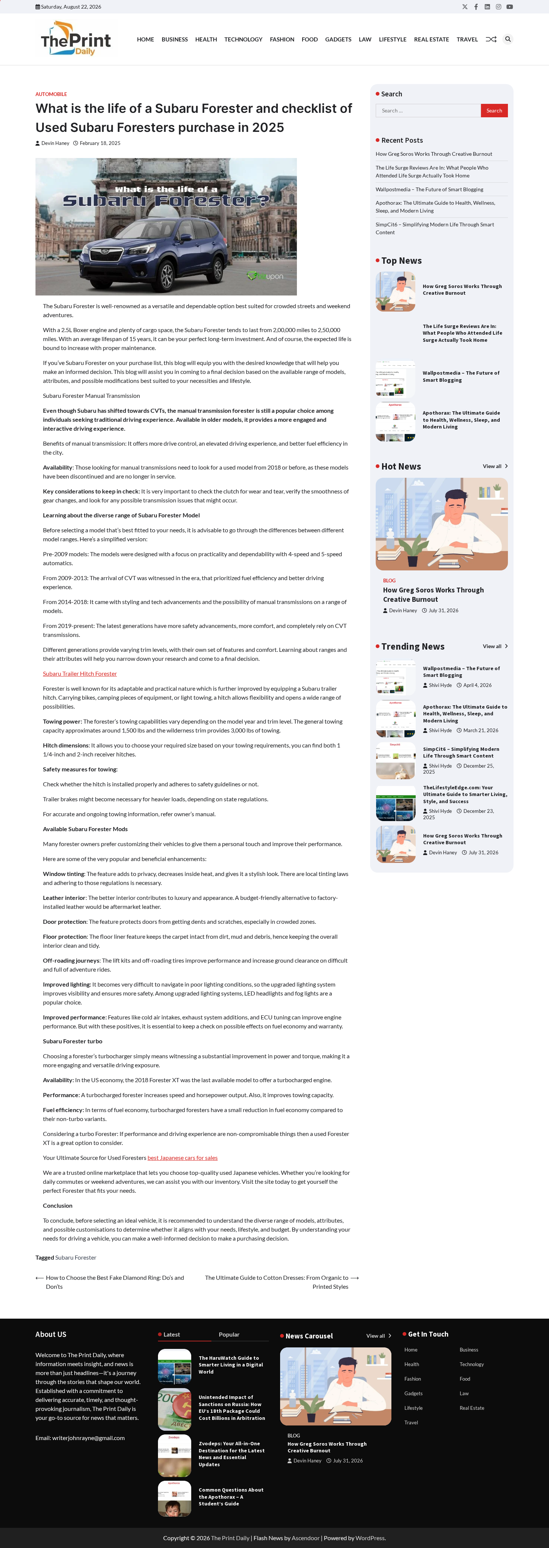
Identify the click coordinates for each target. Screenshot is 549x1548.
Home (145, 39)
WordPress (370, 1537)
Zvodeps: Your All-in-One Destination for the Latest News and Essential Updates (232, 1454)
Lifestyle (393, 39)
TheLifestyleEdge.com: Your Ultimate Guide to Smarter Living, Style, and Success (465, 794)
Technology (243, 39)
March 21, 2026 (481, 730)
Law (365, 39)
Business (175, 39)
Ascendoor (306, 1537)
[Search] (508, 39)
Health (206, 39)
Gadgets (338, 39)
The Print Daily (230, 1537)
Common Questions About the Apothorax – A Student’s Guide (231, 1496)
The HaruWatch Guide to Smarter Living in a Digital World (231, 1364)
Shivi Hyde (440, 685)
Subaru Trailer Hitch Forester (80, 673)
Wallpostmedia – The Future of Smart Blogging (429, 189)
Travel (467, 39)
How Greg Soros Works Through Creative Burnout (434, 154)
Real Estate (431, 39)
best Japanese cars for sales (183, 1157)
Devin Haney (55, 143)
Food (310, 39)
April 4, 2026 (477, 685)
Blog (389, 580)
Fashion (282, 39)
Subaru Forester (75, 1257)
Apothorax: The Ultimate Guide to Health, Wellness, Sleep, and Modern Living (461, 419)
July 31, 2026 (444, 610)
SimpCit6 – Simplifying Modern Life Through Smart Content (461, 752)
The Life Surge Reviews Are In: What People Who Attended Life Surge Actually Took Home (462, 333)
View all (493, 466)
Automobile (51, 94)
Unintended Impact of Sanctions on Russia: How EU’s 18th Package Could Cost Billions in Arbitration (232, 1407)
